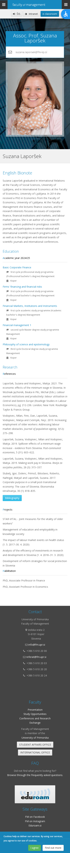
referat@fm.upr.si (36, 657)
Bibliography (12, 498)
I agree (35, 847)
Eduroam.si (35, 825)
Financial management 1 (17, 325)
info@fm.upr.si (36, 644)
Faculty (29, 4)
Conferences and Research (35, 718)
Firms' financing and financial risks (22, 286)
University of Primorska (35, 737)
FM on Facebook (35, 816)
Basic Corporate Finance (17, 267)
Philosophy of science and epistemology (26, 344)
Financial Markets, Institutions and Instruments (30, 306)
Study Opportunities (35, 714)
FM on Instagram (35, 821)
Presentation (35, 709)
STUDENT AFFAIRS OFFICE (35, 744)
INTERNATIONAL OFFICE (35, 752)
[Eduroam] (35, 794)
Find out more (53, 847)
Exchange (35, 722)
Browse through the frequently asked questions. (35, 775)
